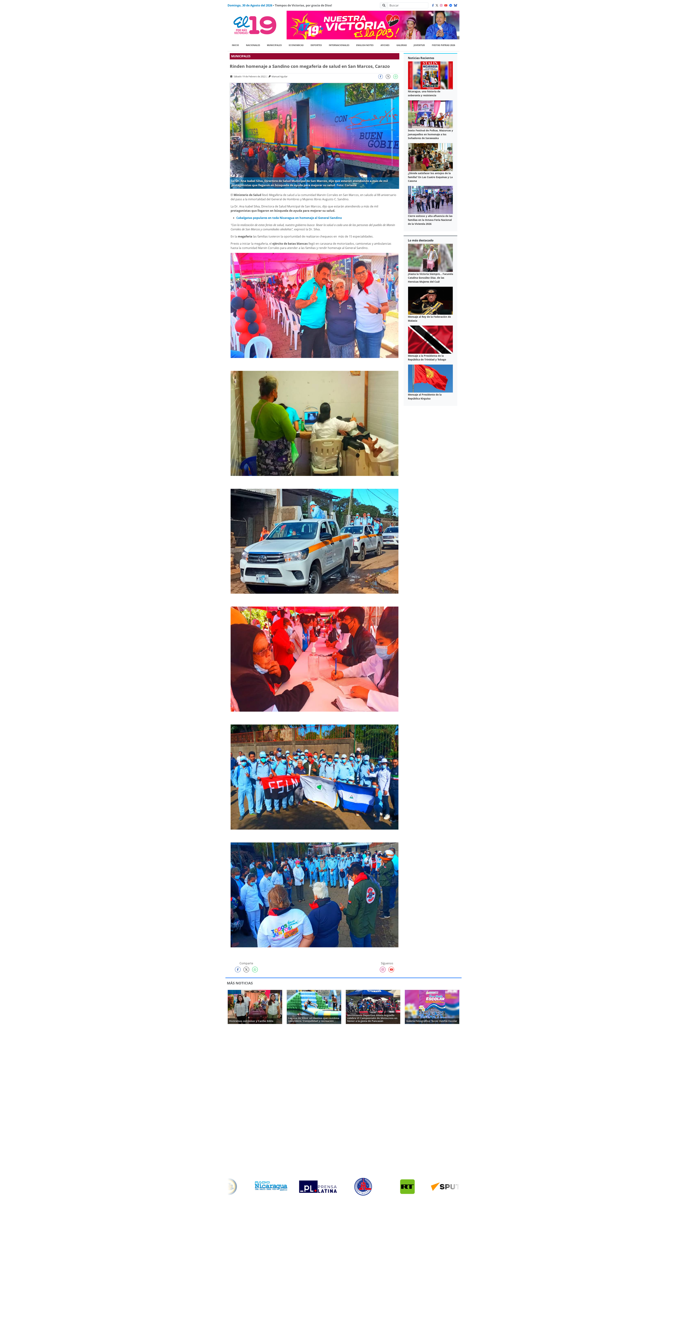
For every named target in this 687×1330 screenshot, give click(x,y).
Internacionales (339, 45)
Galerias (401, 45)
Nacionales (253, 45)
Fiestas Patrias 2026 (443, 45)
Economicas (296, 45)
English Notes (365, 45)
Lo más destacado (420, 240)
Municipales (274, 45)
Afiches (385, 45)
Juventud (419, 45)
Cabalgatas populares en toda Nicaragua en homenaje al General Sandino (289, 218)
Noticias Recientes (421, 58)
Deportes (316, 45)
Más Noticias (240, 983)
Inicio (235, 45)
